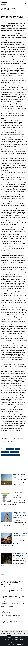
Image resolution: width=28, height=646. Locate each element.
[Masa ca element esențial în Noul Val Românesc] (6, 563)
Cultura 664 (3, 586)
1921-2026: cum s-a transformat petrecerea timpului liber (18, 494)
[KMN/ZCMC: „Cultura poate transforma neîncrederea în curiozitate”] (6, 543)
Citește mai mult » (7, 584)
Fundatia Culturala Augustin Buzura (14, 631)
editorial (17, 448)
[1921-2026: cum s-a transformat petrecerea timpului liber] (6, 502)
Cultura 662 (3, 601)
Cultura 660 (3, 617)
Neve (9, 644)
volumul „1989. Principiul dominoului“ (10, 454)
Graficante (9, 633)
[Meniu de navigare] (25, 3)
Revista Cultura (17, 497)
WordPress (20, 644)
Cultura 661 (3, 609)
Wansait (9, 635)
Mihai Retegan (5, 451)
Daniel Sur (16, 538)
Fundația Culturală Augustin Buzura (15, 639)
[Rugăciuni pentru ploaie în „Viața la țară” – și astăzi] (6, 484)
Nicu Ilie (16, 477)
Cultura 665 (3, 579)
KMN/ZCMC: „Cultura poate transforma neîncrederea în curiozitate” (20, 535)
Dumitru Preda (10, 448)
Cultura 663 (3, 594)
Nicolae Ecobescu (14, 451)
